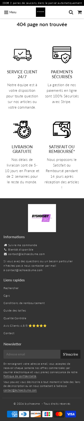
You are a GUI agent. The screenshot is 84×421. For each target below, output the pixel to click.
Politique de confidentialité (20, 376)
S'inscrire (70, 354)
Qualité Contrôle (15, 318)
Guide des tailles (15, 310)
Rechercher (11, 288)
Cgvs (7, 295)
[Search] (71, 12)
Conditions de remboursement (24, 303)
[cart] (80, 12)
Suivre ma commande (22, 245)
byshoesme (32, 403)
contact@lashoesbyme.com (26, 254)
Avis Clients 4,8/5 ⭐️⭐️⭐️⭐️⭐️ (25, 325)
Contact (9, 333)
